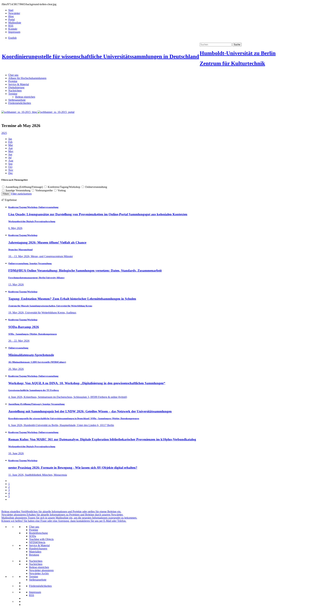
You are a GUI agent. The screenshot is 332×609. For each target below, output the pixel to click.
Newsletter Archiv (39, 573)
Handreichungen (38, 548)
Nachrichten (15, 90)
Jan (10, 138)
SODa (32, 536)
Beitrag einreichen (25, 96)
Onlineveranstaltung (95, 186)
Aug (10, 160)
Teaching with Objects (41, 539)
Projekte (12, 81)
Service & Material (18, 84)
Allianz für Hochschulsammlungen (27, 78)
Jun (10, 154)
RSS (10, 25)
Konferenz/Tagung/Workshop (64, 186)
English (12, 37)
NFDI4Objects (37, 542)
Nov (10, 170)
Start (10, 10)
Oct (10, 166)
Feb (10, 141)
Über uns (13, 75)
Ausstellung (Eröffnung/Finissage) (24, 186)
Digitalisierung (16, 87)
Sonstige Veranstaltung (18, 190)
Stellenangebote (17, 99)
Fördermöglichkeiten (19, 103)
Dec (10, 173)
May (10, 151)
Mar (10, 145)
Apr (10, 148)
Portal (11, 19)
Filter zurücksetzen (21, 193)
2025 (4, 132)
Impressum (14, 31)
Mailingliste (14, 22)
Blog (11, 16)
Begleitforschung (38, 532)
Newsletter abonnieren (41, 570)
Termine (12, 93)
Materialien (35, 551)
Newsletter (14, 13)
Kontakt (12, 28)
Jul (9, 157)
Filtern (6, 194)
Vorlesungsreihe (44, 190)
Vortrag (61, 190)
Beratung (34, 554)
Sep (10, 163)
